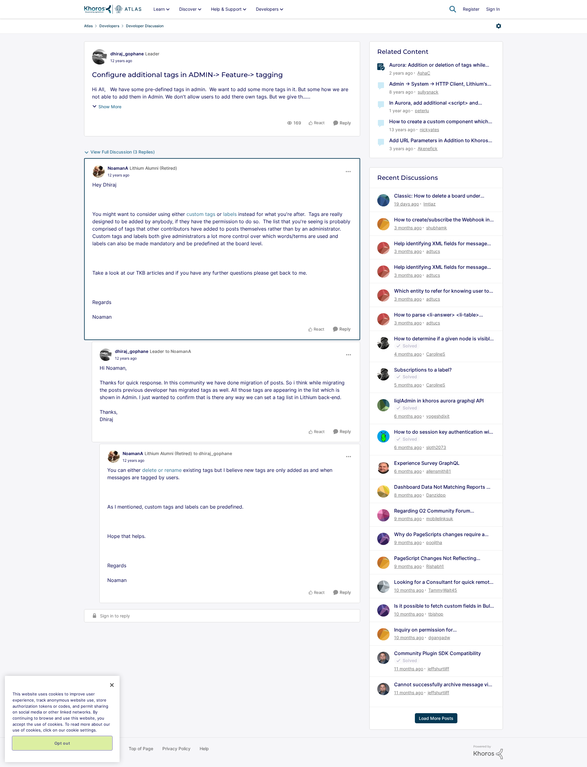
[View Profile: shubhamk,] (383, 224)
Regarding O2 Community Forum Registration (432, 511)
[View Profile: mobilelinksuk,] (383, 515)
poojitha (434, 542)
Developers (109, 26)
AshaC (423, 73)
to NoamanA (178, 351)
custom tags (200, 214)
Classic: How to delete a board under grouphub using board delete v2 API (437, 196)
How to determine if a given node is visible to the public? (443, 338)
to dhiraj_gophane (213, 453)
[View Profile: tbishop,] (383, 610)
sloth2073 (436, 447)
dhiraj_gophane (127, 53)
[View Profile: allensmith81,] (383, 467)
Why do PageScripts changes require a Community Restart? (439, 534)
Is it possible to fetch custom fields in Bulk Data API (443, 606)
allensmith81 (438, 471)
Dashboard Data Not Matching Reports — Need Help (442, 487)
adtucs (433, 251)
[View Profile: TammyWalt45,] (383, 586)
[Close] (112, 685)
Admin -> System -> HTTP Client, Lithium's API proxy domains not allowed (438, 84)
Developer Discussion (145, 26)
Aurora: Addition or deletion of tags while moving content (437, 65)
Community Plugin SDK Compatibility (437, 653)
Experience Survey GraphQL (427, 463)
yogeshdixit (437, 416)
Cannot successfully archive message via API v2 (442, 684)
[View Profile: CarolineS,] (383, 343)
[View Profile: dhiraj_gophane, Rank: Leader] (99, 57)
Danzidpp (436, 495)
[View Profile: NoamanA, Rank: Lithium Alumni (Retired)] (98, 171)
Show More (109, 106)
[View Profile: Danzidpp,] (383, 491)
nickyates (429, 129)
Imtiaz (429, 203)
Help (204, 748)
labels (230, 214)
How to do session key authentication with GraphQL (444, 432)
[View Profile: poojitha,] (383, 539)
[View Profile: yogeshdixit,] (383, 405)
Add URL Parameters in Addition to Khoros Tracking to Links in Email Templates (438, 140)
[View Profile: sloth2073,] (383, 436)
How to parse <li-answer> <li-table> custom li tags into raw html (436, 315)
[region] (62, 719)
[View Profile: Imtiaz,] (383, 200)
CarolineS (435, 354)
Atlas (88, 26)
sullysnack (428, 91)
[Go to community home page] (112, 9)
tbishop (435, 614)
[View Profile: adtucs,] (383, 248)
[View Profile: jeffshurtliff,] (383, 658)
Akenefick (427, 148)
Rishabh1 (435, 566)
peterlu (422, 110)
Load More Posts (436, 718)
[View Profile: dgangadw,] (383, 634)
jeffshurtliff (438, 668)
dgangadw (439, 637)
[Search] (452, 9)
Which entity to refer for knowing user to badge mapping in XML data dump (441, 291)
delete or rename (162, 470)
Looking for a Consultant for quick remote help (443, 582)
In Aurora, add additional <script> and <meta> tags (433, 103)
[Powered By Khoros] (488, 752)
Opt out (62, 743)
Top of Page (141, 748)
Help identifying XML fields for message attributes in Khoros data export (440, 243)
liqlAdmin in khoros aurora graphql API (439, 401)
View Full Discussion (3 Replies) (122, 151)
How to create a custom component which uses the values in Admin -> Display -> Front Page (440, 121)
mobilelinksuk (439, 518)
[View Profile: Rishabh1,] (383, 563)
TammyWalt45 (442, 590)
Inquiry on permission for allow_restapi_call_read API (425, 630)
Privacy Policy (176, 748)
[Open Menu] (498, 26)
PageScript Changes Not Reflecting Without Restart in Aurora (435, 558)
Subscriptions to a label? (423, 370)
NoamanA (118, 168)
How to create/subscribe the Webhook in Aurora (442, 220)
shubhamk (436, 227)
